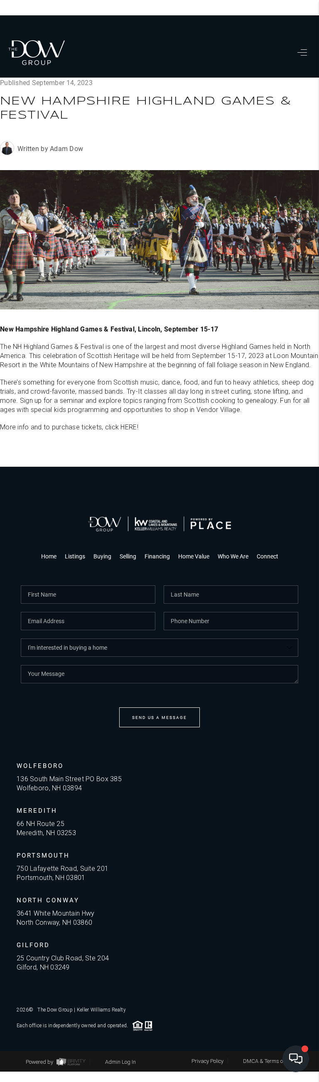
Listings (75, 556)
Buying (102, 556)
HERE (128, 427)
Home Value (193, 556)
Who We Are (233, 556)
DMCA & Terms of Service (272, 1061)
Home (48, 556)
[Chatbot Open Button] (295, 1058)
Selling (128, 556)
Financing (157, 556)
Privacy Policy (207, 1061)
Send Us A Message (159, 717)
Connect (267, 556)
